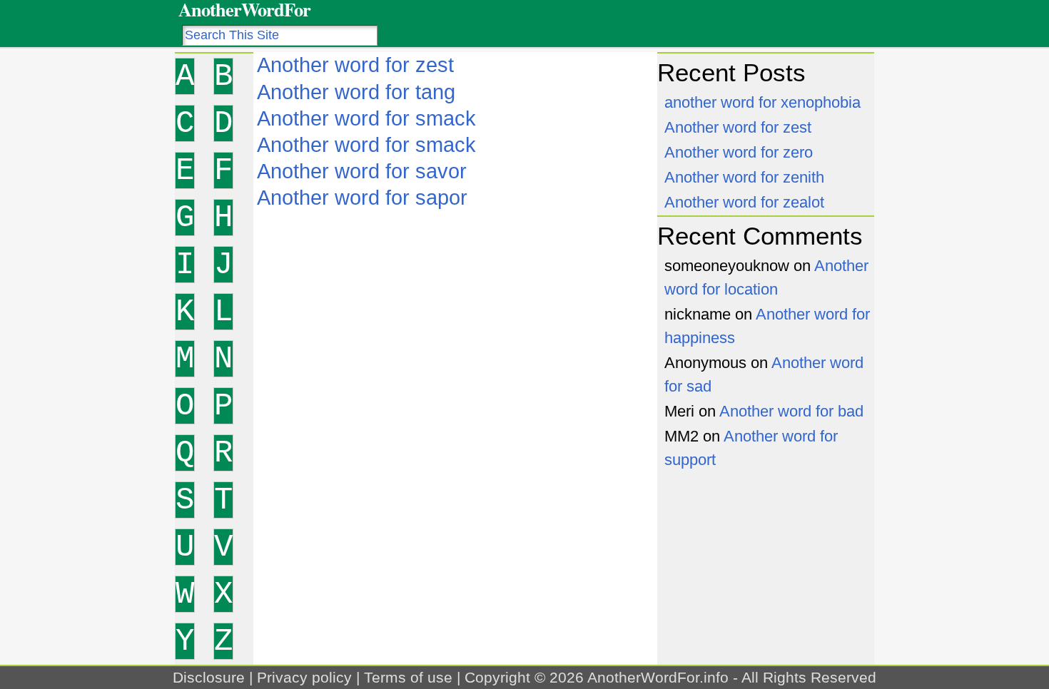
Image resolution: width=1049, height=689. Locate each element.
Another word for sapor (362, 197)
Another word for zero (738, 152)
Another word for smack (366, 118)
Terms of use (408, 677)
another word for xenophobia (762, 102)
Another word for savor (362, 171)
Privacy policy (304, 677)
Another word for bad (791, 411)
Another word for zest (355, 64)
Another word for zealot (744, 202)
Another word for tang (356, 92)
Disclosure (209, 677)
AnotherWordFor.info (658, 677)
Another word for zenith (744, 177)
